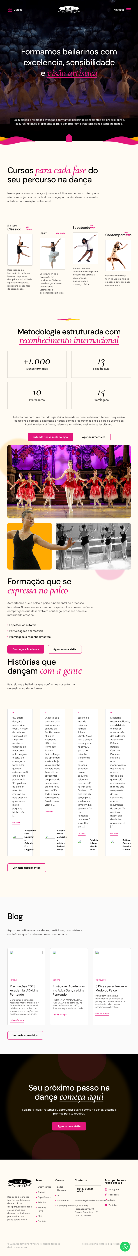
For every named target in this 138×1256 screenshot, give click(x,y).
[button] (15, 10)
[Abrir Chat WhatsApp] (125, 1247)
